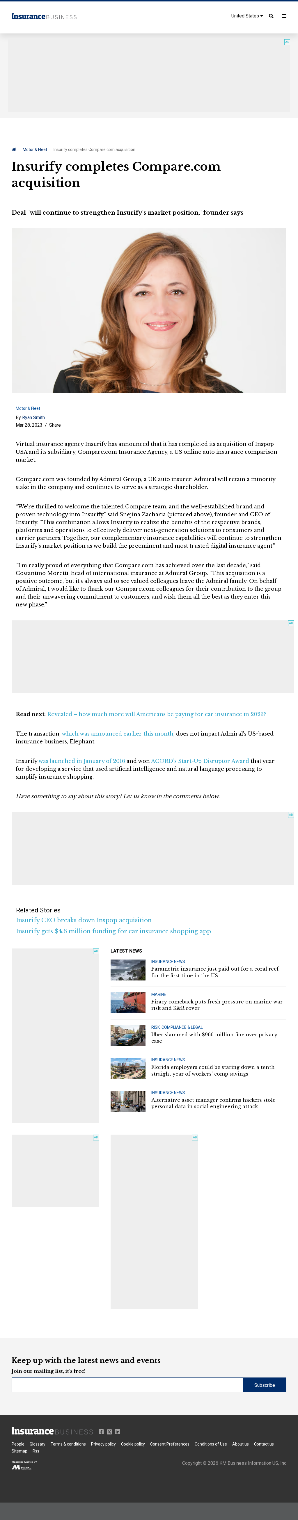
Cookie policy (133, 1444)
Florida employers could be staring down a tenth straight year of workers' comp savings (213, 1070)
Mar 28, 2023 (29, 425)
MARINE (158, 994)
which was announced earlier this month (117, 734)
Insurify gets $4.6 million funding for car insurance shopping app (113, 931)
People (18, 1444)
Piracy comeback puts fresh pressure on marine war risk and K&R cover (217, 1005)
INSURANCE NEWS (168, 961)
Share (55, 425)
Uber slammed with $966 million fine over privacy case (214, 1038)
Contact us (264, 1444)
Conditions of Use (211, 1444)
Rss (36, 1451)
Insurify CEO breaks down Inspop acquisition (84, 920)
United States (245, 16)
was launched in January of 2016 (81, 761)
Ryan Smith (33, 417)
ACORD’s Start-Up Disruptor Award (200, 761)
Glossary (37, 1444)
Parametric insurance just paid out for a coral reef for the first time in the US (215, 972)
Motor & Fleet (35, 149)
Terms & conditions (68, 1444)
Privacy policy (103, 1444)
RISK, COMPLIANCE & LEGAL (177, 1027)
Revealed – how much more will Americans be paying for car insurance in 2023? (156, 714)
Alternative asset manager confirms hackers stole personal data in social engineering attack (213, 1103)
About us (240, 1444)
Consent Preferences (169, 1444)
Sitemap (19, 1451)
